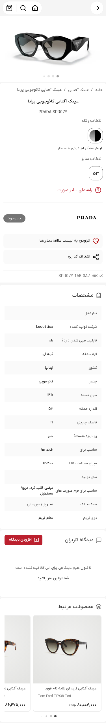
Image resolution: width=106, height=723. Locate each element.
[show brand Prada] (87, 218)
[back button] (97, 8)
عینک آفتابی (78, 90)
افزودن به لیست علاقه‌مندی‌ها (65, 240)
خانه (99, 90)
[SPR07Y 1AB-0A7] (95, 135)
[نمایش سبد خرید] (9, 8)
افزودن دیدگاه (20, 539)
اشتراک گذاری (79, 256)
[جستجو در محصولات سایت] (23, 8)
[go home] (35, 8)
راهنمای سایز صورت (74, 190)
